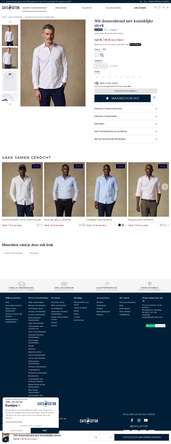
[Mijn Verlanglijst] (159, 8)
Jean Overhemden (36, 323)
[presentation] (2, 1)
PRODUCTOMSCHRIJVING (108, 108)
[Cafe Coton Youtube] (146, 421)
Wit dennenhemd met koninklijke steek (39, 17)
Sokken (100, 308)
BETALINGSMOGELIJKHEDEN (110, 139)
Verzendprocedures (14, 305)
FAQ (7, 302)
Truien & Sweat (80, 308)
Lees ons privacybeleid (13, 422)
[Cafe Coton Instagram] (139, 421)
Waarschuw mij (125, 98)
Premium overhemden (37, 373)
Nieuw (31, 346)
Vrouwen (34, 253)
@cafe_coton (139, 426)
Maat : (97, 71)
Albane (54, 323)
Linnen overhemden (36, 315)
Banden (100, 302)
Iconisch (32, 349)
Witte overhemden (36, 302)
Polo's (76, 314)
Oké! (45, 430)
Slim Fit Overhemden (37, 332)
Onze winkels (125, 312)
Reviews (99, 123)
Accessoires (103, 298)
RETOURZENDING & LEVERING (110, 131)
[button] (10, 22)
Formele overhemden (37, 367)
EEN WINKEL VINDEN (159, 1)
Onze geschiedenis (127, 302)
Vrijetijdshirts (34, 370)
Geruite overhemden (37, 312)
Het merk (124, 298)
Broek (76, 311)
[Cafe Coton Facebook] (132, 421)
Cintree (113, 66)
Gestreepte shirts (35, 308)
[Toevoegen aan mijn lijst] (154, 98)
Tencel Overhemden (36, 355)
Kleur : (97, 49)
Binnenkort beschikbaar (126, 91)
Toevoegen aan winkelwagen (142, 437)
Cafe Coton (11, 7)
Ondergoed (101, 305)
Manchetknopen (103, 312)
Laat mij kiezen (16, 430)
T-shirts (77, 317)
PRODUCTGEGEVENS (105, 116)
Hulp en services (13, 298)
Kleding (78, 298)
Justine (54, 326)
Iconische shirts (58, 302)
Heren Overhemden (15, 17)
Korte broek (79, 320)
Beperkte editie (34, 352)
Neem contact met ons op (152, 299)
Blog (121, 305)
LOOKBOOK (124, 315)
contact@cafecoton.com (152, 317)
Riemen (100, 315)
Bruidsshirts (33, 376)
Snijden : (98, 60)
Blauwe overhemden (37, 305)
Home (4, 17)
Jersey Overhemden (36, 358)
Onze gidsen (124, 308)
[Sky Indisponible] (102, 55)
